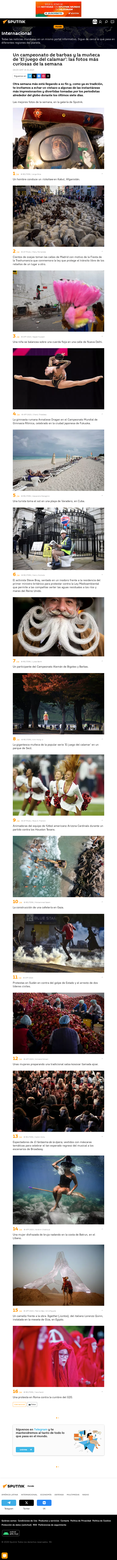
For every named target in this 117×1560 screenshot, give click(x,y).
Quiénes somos (9, 1520)
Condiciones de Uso (27, 1520)
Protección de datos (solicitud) (17, 1524)
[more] (102, 174)
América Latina (10, 1494)
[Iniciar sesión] (100, 22)
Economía (45, 1494)
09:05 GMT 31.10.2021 (23, 70)
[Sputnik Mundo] (15, 24)
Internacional (19, 1404)
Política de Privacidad (80, 1520)
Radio (85, 1494)
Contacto (64, 1520)
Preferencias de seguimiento (52, 1524)
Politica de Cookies (101, 1520)
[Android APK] (10, 1533)
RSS (35, 1524)
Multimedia (73, 1494)
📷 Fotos (32, 1404)
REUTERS (26, 174)
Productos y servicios (49, 1520)
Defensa (59, 1494)
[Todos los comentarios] (5, 1556)
